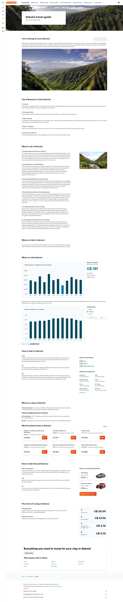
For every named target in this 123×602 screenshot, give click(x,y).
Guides (23, 576)
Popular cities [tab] (29, 553)
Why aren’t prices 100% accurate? (33, 597)
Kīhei (25, 566)
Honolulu (80, 564)
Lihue (25, 561)
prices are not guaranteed (55, 586)
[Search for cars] (3, 14)
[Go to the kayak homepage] (11, 3)
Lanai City (53, 564)
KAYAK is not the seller (29, 591)
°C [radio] (101, 317)
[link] (44, 437)
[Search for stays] (3, 11)
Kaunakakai (54, 566)
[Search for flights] (3, 7)
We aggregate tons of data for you (33, 594)
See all (105, 426)
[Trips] (3, 23)
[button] (3, 2)
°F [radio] (91, 317)
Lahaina (26, 564)
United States (30, 576)
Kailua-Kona (81, 561)
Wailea (53, 561)
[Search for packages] (3, 18)
